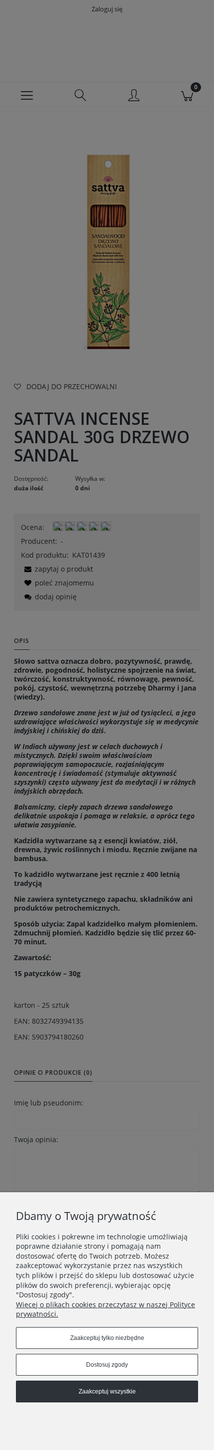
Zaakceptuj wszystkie (107, 1391)
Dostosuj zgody (107, 1364)
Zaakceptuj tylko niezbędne (107, 1337)
